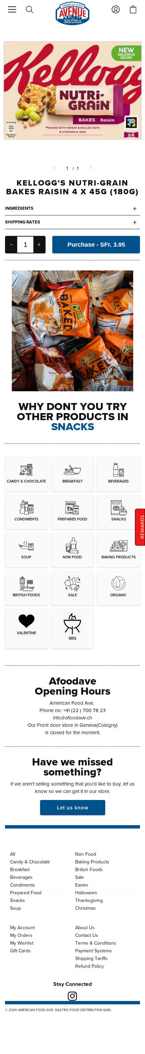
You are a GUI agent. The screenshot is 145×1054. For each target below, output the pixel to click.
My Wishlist (21, 943)
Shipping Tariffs (91, 958)
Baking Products (92, 861)
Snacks (17, 900)
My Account (22, 927)
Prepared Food (25, 892)
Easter (81, 885)
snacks (72, 426)
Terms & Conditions (95, 943)
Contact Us (86, 935)
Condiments (22, 885)
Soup (15, 908)
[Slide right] (90, 168)
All (12, 854)
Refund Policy (89, 966)
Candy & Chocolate (30, 861)
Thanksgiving (89, 900)
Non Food (85, 854)
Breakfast (20, 869)
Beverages (21, 877)
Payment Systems (93, 950)
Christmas (85, 908)
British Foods (89, 869)
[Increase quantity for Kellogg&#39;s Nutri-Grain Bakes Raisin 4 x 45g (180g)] (39, 245)
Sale (79, 877)
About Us (85, 927)
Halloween (86, 892)
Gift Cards (20, 950)
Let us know (72, 807)
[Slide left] (55, 168)
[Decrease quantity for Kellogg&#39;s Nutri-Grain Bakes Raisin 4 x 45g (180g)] (11, 245)
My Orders (21, 935)
